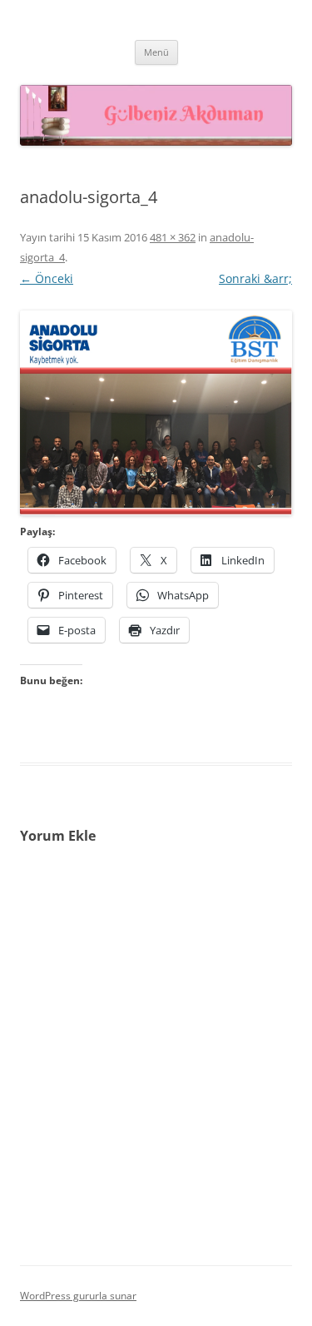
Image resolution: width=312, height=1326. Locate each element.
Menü (156, 52)
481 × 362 (173, 237)
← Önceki (46, 278)
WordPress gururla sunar (78, 1296)
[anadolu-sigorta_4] (156, 412)
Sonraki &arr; (255, 278)
